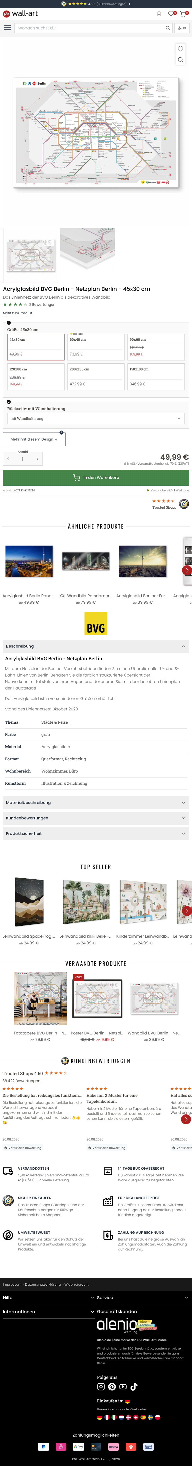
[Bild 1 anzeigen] (30, 255)
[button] (96, 133)
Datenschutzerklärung (43, 1284)
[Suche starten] (167, 28)
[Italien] (114, 1417)
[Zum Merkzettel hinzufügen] (181, 48)
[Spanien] (143, 1417)
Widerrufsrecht (76, 1284)
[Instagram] (101, 1387)
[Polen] (157, 1417)
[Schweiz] (135, 1417)
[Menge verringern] (8, 458)
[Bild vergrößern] (181, 59)
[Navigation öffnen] (7, 28)
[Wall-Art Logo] (20, 14)
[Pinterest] (112, 1387)
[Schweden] (150, 1417)
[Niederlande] (121, 1417)
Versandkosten (33, 1168)
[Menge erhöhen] (37, 458)
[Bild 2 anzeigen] (87, 255)
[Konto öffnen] (159, 14)
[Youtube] (123, 1387)
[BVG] (96, 623)
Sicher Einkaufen (35, 1197)
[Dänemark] (128, 1417)
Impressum (12, 1284)
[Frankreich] (107, 1417)
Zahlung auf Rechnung (141, 1232)
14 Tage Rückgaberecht (141, 1168)
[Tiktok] (134, 1387)
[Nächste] (187, 570)
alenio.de (104, 1340)
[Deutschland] (99, 1417)
